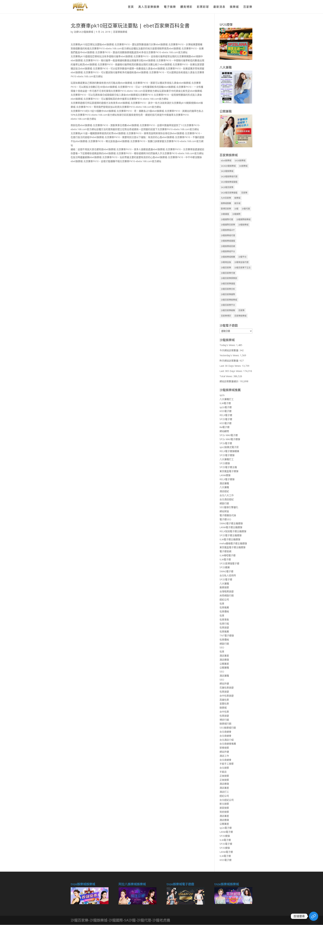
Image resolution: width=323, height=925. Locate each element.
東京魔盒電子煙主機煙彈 (232, 547)
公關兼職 (224, 667)
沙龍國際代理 (227, 219)
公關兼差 (224, 663)
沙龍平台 (242, 256)
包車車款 (224, 619)
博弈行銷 (224, 719)
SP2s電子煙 (226, 443)
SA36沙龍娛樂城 (228, 165)
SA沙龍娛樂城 (227, 171)
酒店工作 (224, 755)
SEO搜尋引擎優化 (229, 507)
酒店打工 (224, 791)
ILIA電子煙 (225, 403)
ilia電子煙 (224, 427)
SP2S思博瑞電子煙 (229, 563)
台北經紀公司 (227, 799)
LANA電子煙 (226, 831)
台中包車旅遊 (227, 695)
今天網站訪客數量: (230, 350)
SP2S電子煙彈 (227, 455)
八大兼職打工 (227, 399)
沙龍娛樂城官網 (228, 246)
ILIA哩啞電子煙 (228, 555)
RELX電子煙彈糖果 (229, 451)
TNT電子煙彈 (227, 635)
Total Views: (226, 376)
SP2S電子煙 (226, 419)
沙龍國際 (236, 214)
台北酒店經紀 (227, 499)
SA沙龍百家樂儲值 (229, 192)
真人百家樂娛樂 (148, 7)
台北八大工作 (227, 495)
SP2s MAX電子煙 (229, 435)
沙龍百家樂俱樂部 (229, 278)
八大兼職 (224, 487)
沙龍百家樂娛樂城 (229, 299)
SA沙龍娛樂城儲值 (229, 181)
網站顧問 (224, 431)
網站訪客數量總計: (230, 381)
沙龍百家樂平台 (228, 305)
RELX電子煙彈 (227, 479)
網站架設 (224, 511)
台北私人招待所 (228, 575)
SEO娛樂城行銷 (228, 727)
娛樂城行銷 (225, 723)
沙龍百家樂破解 (228, 310)
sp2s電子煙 (226, 407)
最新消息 (219, 7)
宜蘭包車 (224, 703)
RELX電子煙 (226, 415)
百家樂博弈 (226, 315)
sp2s (222, 395)
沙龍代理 (246, 208)
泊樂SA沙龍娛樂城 (83, 31)
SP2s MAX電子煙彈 (230, 439)
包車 (222, 603)
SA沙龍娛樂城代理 (229, 176)
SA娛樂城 (243, 165)
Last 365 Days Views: (231, 371)
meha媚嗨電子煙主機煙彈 (233, 543)
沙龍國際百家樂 (228, 224)
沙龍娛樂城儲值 (228, 240)
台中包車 (224, 711)
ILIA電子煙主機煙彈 (230, 539)
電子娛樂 (170, 7)
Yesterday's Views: (230, 355)
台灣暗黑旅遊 (227, 591)
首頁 (131, 7)
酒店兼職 (224, 483)
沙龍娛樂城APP (228, 230)
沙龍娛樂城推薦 (228, 256)
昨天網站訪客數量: (230, 360)
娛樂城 (234, 7)
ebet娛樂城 (226, 160)
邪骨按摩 (224, 747)
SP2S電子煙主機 (228, 467)
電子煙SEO (225, 519)
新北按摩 (224, 803)
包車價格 (224, 611)
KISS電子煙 (225, 411)
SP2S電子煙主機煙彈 (231, 535)
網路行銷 (224, 503)
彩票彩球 (203, 7)
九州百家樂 (226, 197)
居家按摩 (224, 807)
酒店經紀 (224, 491)
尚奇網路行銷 (227, 595)
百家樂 (247, 7)
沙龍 (236, 208)
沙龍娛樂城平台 (228, 251)
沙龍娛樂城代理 (228, 235)
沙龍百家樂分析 (228, 289)
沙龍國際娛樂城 (243, 219)
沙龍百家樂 (226, 267)
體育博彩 (186, 7)
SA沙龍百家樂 (227, 187)
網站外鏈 (224, 683)
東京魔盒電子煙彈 (229, 471)
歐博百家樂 (226, 208)
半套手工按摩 (227, 763)
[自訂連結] (313, 916)
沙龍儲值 (225, 214)
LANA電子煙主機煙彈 (231, 527)
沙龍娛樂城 (243, 224)
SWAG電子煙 (226, 571)
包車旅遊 (224, 627)
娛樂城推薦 (226, 203)
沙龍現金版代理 (241, 262)
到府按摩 (224, 811)
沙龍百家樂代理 (228, 273)
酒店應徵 (224, 659)
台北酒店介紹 (227, 739)
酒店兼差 (224, 655)
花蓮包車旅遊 (227, 687)
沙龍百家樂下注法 (242, 267)
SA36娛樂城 (240, 160)
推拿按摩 (224, 587)
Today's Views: (228, 345)
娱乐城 (237, 203)
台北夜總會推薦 (228, 743)
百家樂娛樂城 (120, 31)
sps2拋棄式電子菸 (229, 447)
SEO (222, 647)
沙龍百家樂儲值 (228, 283)
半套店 (223, 771)
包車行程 (224, 623)
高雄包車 (224, 699)
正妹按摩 (224, 775)
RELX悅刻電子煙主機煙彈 (233, 531)
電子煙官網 (225, 551)
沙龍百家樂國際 (228, 294)
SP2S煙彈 (225, 463)
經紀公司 (224, 599)
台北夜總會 (225, 731)
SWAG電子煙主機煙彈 (231, 523)
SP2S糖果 (225, 567)
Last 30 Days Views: (231, 365)
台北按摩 (224, 767)
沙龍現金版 (226, 262)
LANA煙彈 (225, 475)
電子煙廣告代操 (228, 515)
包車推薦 (224, 607)
